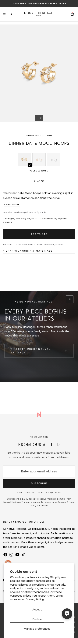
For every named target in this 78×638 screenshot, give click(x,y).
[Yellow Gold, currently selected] (24, 159)
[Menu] (4, 14)
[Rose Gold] (39, 159)
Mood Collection (39, 135)
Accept (37, 609)
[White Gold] (53, 159)
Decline (37, 619)
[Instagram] (11, 554)
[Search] (11, 14)
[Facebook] (5, 554)
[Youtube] (17, 554)
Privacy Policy (35, 599)
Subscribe (39, 483)
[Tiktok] (23, 554)
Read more (12, 204)
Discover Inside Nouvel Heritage (30, 351)
